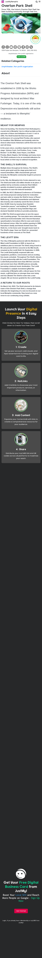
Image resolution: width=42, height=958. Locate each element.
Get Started (21, 911)
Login (4, 920)
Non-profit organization (25, 53)
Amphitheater (13, 53)
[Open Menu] (39, 1)
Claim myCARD (21, 57)
